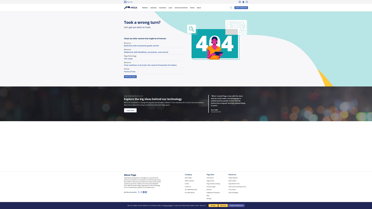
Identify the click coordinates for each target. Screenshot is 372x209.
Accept (213, 205)
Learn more (130, 110)
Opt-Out (223, 205)
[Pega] (131, 8)
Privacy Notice (168, 205)
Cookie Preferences (236, 205)
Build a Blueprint (241, 8)
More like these (130, 77)
